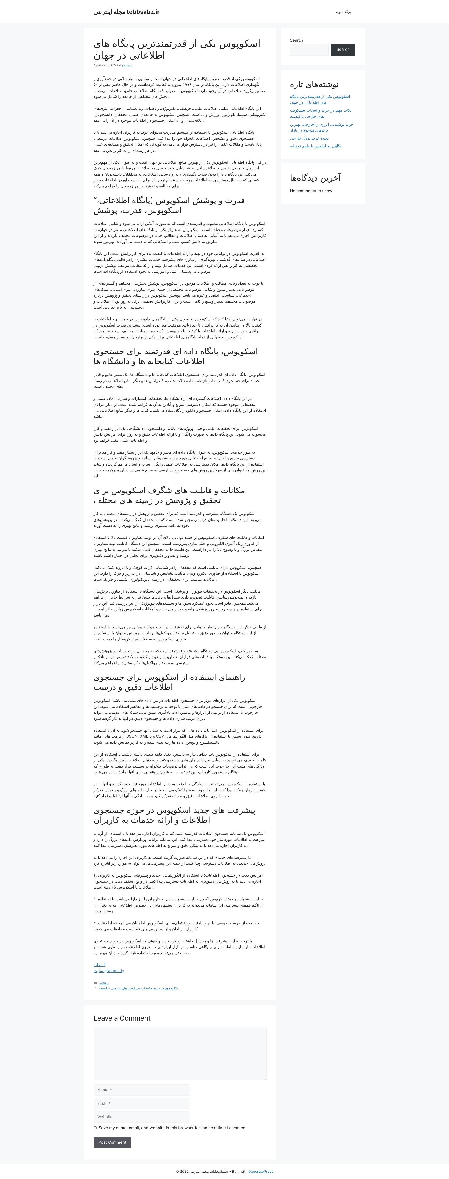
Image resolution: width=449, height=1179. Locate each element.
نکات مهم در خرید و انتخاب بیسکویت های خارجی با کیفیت (138, 988)
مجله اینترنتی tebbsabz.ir (126, 11)
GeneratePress (260, 1171)
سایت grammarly (109, 970)
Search (296, 40)
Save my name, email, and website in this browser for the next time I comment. (173, 1127)
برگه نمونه (343, 11)
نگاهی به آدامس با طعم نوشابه (315, 146)
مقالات (103, 983)
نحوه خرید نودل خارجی (309, 138)
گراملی (99, 964)
